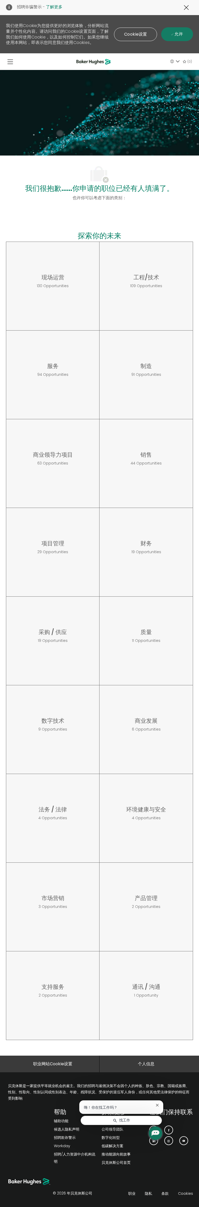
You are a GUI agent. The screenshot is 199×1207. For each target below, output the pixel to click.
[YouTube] (183, 1140)
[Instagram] (168, 1140)
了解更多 (54, 7)
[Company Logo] (94, 61)
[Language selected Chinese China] (175, 61)
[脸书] (168, 1130)
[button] (135, 34)
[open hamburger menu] (10, 61)
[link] (75, 1121)
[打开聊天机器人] (155, 1133)
